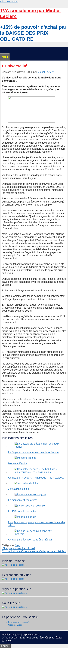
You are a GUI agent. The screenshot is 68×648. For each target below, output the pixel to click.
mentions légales (11, 634)
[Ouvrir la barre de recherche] (1, 50)
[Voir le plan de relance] (14, 565)
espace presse (31, 634)
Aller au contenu (9, 1)
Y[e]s (9, 640)
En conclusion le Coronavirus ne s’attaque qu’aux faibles (34, 551)
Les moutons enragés (19, 622)
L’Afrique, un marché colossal (18, 548)
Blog (17, 545)
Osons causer (15, 625)
